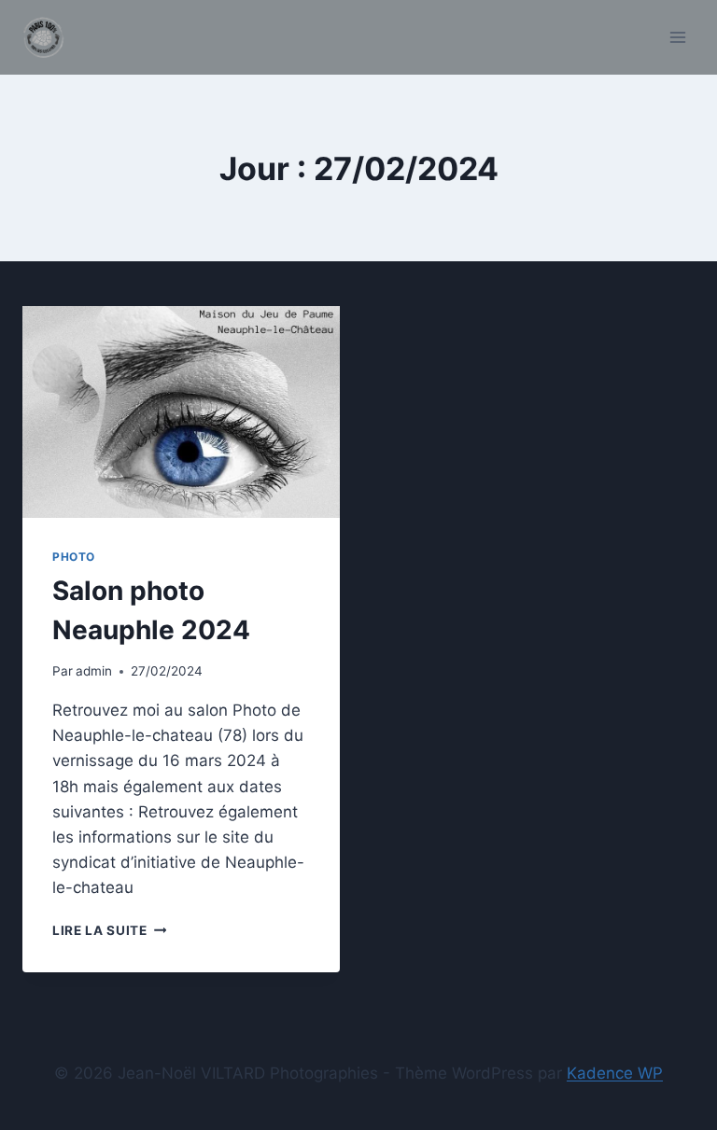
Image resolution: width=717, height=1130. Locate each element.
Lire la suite (109, 930)
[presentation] (181, 412)
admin (94, 670)
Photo (73, 557)
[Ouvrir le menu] (677, 36)
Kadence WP (615, 1073)
